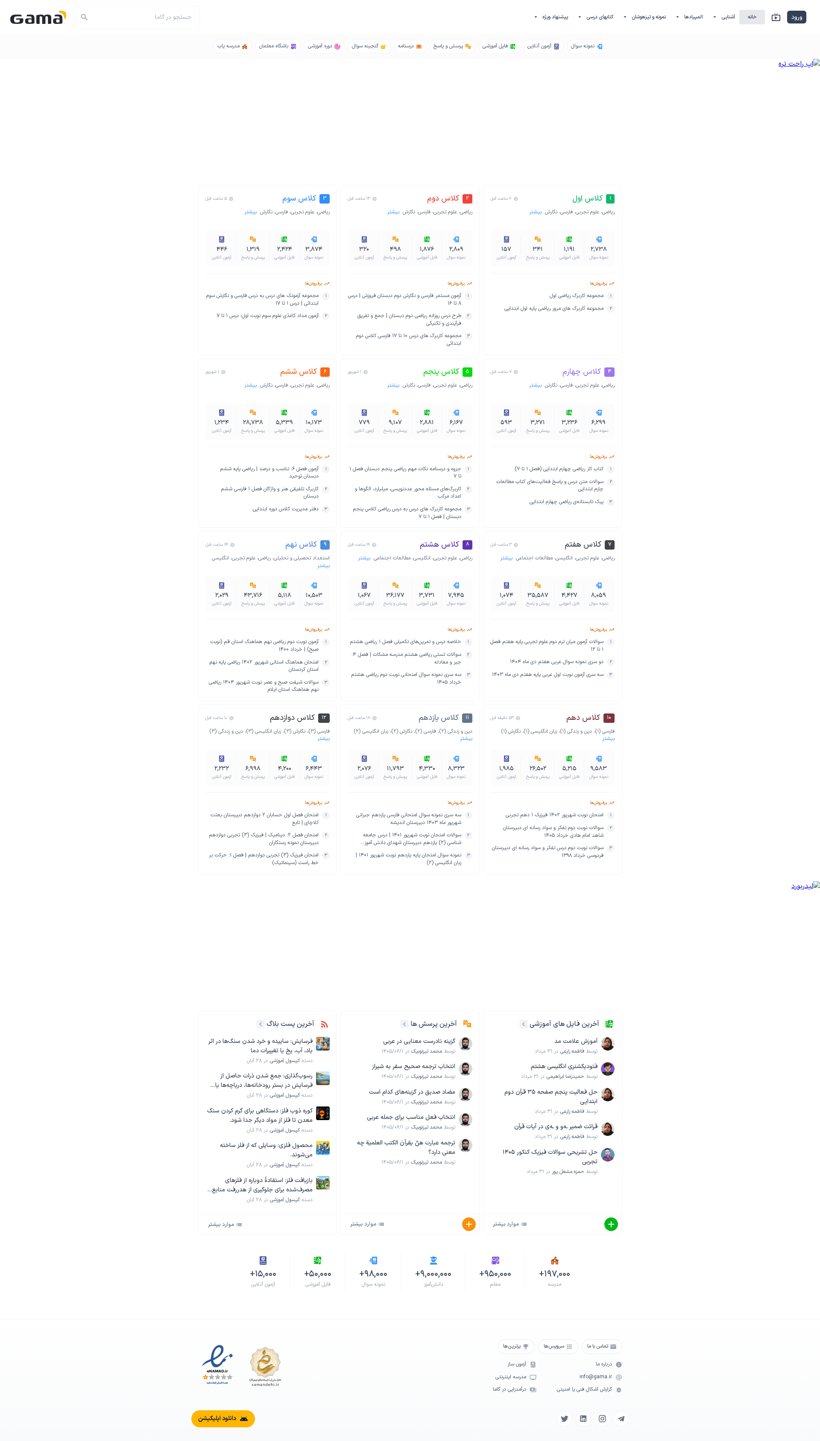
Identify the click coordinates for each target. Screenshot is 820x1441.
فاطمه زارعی (572, 1051)
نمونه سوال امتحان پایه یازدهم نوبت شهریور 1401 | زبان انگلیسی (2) (408, 859)
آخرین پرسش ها (433, 1024)
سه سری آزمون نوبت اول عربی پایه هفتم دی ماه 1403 (547, 674)
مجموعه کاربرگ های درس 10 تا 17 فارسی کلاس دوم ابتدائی (408, 339)
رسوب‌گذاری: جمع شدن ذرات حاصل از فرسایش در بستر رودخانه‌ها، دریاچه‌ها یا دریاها (264, 1080)
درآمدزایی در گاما (509, 1389)
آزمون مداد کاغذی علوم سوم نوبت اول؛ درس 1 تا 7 (268, 316)
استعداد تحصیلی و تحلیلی (302, 558)
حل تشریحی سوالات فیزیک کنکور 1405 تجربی (550, 1157)
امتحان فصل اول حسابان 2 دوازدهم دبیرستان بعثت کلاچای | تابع (265, 819)
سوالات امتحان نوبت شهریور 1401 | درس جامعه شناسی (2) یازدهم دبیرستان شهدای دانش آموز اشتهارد (412, 839)
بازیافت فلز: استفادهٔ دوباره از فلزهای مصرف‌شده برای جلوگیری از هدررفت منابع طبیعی (262, 1185)
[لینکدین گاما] (583, 1418)
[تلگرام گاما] (621, 1418)
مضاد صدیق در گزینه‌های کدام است (412, 1092)
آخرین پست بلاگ (290, 1024)
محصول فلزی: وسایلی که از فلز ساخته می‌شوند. (266, 1150)
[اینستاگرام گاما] (602, 1418)
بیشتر (536, 212)
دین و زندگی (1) (576, 731)
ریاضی (608, 212)
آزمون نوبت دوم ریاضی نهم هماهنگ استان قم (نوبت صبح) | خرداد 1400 (264, 645)
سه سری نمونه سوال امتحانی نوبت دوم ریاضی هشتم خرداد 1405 (406, 678)
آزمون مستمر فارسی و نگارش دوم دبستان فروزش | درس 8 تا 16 (404, 299)
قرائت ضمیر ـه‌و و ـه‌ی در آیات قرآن (555, 1126)
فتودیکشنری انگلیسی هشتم (564, 1066)
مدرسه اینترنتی (510, 1377)
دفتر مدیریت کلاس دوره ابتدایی (286, 509)
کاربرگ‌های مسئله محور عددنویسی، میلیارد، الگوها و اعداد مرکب (408, 493)
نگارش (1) (511, 731)
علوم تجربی (587, 212)
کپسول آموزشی (284, 1061)
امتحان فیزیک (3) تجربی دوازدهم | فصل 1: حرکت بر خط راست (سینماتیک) (264, 859)
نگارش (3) (294, 731)
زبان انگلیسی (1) (540, 731)
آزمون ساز (516, 1364)
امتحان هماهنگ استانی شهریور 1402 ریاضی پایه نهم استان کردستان (264, 666)
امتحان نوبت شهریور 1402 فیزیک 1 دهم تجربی (554, 815)
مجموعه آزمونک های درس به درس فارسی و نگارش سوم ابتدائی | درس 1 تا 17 (262, 299)
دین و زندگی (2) (455, 731)
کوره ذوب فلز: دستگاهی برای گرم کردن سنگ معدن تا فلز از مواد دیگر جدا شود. (260, 1115)
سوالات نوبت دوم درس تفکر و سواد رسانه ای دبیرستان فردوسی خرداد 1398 (547, 851)
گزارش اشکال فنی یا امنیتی (584, 1389)
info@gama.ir (596, 1377)
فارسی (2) (425, 731)
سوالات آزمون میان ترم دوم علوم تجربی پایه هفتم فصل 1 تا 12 (546, 645)
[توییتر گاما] (564, 1418)
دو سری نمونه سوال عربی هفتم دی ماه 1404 (556, 662)
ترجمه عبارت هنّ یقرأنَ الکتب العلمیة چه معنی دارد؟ (406, 1147)
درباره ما (604, 1364)
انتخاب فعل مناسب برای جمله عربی (411, 1117)
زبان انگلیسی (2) (371, 731)
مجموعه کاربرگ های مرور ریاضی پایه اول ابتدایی (553, 308)
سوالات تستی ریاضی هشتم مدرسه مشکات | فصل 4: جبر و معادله (406, 658)
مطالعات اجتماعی (534, 558)
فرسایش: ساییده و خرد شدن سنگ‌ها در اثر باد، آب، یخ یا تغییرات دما (260, 1046)
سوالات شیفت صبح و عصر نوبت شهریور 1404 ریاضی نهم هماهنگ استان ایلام (264, 686)
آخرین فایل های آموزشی (564, 1024)
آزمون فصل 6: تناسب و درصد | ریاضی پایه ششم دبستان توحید (269, 473)
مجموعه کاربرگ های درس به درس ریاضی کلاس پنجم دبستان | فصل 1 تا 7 (407, 513)
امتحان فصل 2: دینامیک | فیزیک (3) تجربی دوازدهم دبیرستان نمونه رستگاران (264, 839)
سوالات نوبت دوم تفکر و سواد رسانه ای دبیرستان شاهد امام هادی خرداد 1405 (553, 831)
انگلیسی (564, 558)
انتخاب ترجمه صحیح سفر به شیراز (413, 1066)
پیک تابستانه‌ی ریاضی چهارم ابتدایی (566, 502)
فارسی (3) (319, 731)
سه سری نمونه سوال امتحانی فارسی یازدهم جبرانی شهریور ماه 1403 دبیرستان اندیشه (408, 819)
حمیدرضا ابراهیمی (565, 1076)
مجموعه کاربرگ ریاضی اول (576, 296)
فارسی (566, 212)
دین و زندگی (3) (226, 731)
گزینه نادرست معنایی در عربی (419, 1041)
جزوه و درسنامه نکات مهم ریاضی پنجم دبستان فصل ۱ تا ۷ (405, 473)
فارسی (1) (605, 731)
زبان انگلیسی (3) (263, 731)
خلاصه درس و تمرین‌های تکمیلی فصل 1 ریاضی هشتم (405, 642)
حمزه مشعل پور (568, 1172)
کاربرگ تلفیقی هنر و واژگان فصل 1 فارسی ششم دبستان (270, 493)
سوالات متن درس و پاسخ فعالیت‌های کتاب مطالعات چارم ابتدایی (549, 485)
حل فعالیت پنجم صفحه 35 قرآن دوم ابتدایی (550, 1097)
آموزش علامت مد (575, 1041)
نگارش (551, 212)
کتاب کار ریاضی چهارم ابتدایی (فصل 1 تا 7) (559, 469)
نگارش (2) (401, 731)
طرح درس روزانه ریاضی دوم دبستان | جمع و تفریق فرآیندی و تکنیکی (409, 319)
